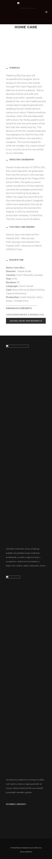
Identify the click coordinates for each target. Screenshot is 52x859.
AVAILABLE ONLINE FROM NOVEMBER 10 (26, 321)
